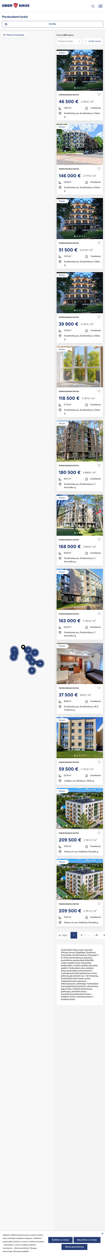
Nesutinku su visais (87, 1240)
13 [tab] (84, 681)
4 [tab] (82, 88)
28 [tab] (84, 607)
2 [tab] (77, 88)
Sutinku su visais (60, 1240)
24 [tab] (84, 458)
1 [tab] (74, 88)
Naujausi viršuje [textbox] (65, 41)
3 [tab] (79, 88)
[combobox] (69, 41)
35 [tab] (84, 88)
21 (97, 935)
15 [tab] (84, 533)
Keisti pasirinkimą (74, 1247)
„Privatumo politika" (21, 1252)
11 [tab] (84, 826)
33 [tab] (84, 162)
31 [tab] (84, 236)
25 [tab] (84, 384)
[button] (37, 663)
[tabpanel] (80, 70)
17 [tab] (84, 755)
